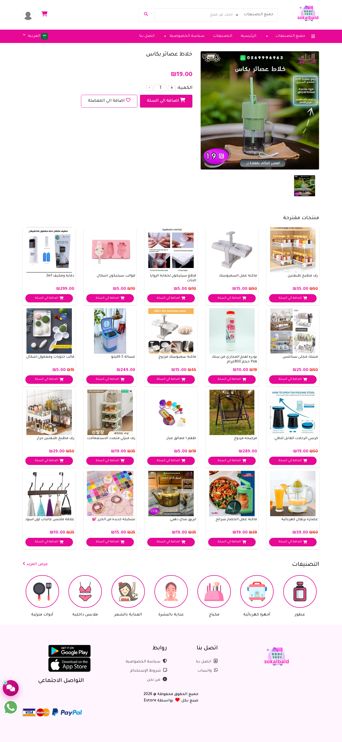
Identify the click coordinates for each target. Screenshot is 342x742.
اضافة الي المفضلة (106, 101)
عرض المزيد (36, 564)
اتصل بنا (146, 36)
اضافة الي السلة (163, 101)
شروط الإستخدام (146, 671)
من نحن (154, 680)
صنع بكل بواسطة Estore (171, 701)
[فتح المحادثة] (11, 688)
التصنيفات (222, 36)
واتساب (205, 671)
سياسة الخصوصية (143, 662)
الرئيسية (248, 36)
